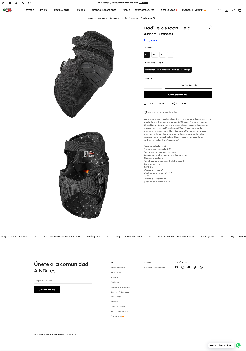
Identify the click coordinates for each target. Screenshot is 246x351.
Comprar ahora (177, 94)
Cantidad (148, 78)
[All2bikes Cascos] (7, 10)
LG (163, 55)
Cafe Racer (116, 282)
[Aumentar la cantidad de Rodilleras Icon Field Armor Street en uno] (159, 85)
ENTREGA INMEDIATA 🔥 (194, 10)
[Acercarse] (128, 30)
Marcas (114, 301)
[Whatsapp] (23, 3)
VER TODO (29, 10)
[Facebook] (29, 3)
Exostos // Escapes (120, 292)
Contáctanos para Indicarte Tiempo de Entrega (167, 71)
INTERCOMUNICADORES (104, 10)
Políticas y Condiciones (154, 267)
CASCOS (80, 10)
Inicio (90, 18)
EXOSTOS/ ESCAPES (144, 10)
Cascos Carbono (119, 306)
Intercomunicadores (120, 287)
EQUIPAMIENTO (62, 10)
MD (155, 55)
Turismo (115, 277)
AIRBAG (126, 10)
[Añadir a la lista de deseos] (209, 28)
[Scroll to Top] (240, 335)
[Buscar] (219, 10)
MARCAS (43, 10)
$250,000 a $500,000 (109, 18)
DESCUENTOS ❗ (169, 10)
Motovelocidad (118, 267)
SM (147, 55)
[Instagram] (3, 3)
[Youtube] (10, 3)
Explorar (143, 2)
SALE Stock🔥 (117, 316)
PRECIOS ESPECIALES (121, 311)
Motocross (116, 272)
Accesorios (116, 297)
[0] (239, 10)
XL (171, 55)
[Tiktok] (16, 3)
